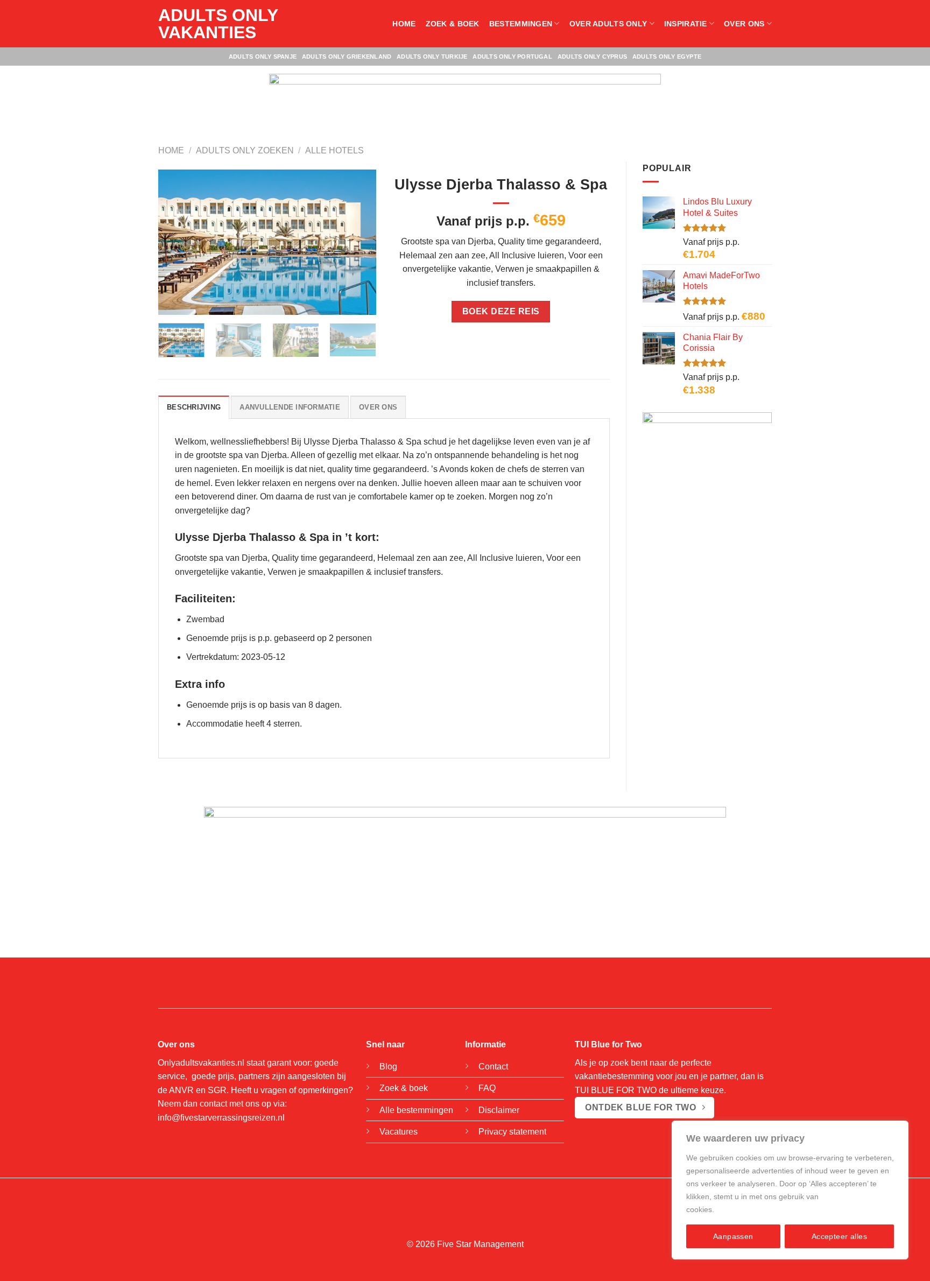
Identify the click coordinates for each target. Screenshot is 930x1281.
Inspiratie (685, 23)
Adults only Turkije (432, 56)
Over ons (744, 23)
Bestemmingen (520, 23)
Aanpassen (733, 1236)
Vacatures (398, 1131)
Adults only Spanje (263, 56)
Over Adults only (608, 23)
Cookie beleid (740, 1209)
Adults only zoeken (245, 150)
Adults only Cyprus (592, 56)
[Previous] (176, 242)
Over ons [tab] (378, 407)
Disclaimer (498, 1110)
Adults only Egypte (666, 56)
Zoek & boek (453, 23)
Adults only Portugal (512, 56)
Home (403, 23)
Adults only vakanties (218, 23)
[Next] (358, 242)
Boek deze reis (501, 311)
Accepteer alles (839, 1236)
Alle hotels (334, 150)
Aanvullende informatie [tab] (289, 407)
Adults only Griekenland (346, 56)
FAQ (487, 1088)
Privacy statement (512, 1131)
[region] (790, 1190)
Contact (493, 1066)
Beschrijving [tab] (194, 407)
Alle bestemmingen (416, 1110)
